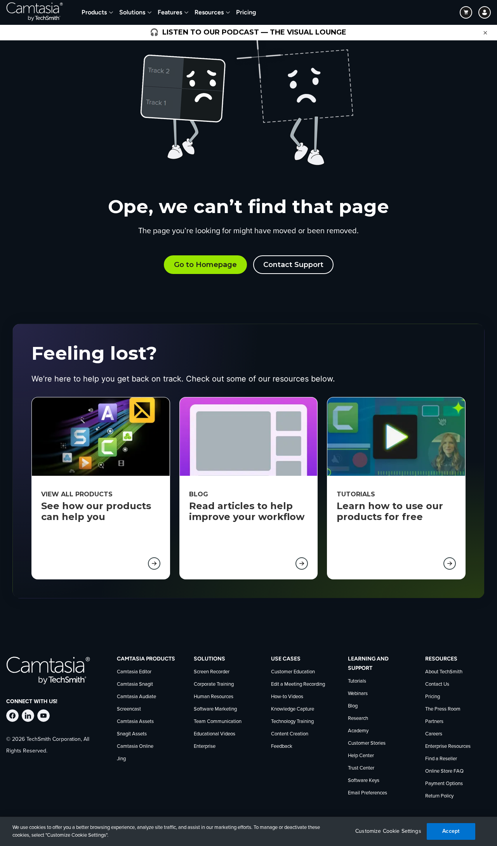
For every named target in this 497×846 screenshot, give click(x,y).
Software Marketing (215, 709)
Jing (121, 758)
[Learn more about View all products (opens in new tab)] (154, 563)
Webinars (358, 693)
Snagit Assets (132, 734)
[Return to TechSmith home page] (34, 12)
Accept (450, 831)
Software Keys (363, 780)
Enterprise (204, 746)
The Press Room (443, 709)
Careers (433, 734)
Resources (209, 12)
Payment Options (444, 783)
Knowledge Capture (292, 709)
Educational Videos (214, 734)
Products (94, 12)
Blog (353, 706)
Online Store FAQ (444, 771)
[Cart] (466, 12)
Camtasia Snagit (135, 684)
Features (170, 12)
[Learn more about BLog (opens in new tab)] (301, 563)
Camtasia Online (135, 746)
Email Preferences (367, 793)
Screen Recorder (211, 671)
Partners (434, 721)
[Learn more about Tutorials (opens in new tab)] (449, 563)
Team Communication (218, 721)
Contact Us (437, 684)
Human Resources (213, 696)
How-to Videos (287, 696)
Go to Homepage (205, 264)
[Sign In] (484, 12)
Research (358, 718)
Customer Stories (367, 743)
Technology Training (292, 721)
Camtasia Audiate (136, 696)
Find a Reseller (441, 758)
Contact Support (293, 264)
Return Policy (439, 796)
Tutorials (357, 681)
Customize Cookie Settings (388, 831)
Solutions (132, 12)
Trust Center (361, 768)
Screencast (129, 709)
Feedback (281, 746)
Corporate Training (214, 684)
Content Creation (289, 734)
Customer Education (293, 671)
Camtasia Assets (135, 721)
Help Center (361, 755)
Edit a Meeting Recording (298, 684)
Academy (358, 730)
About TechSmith (443, 671)
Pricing (246, 12)
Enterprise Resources (448, 746)
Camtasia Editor (134, 671)
